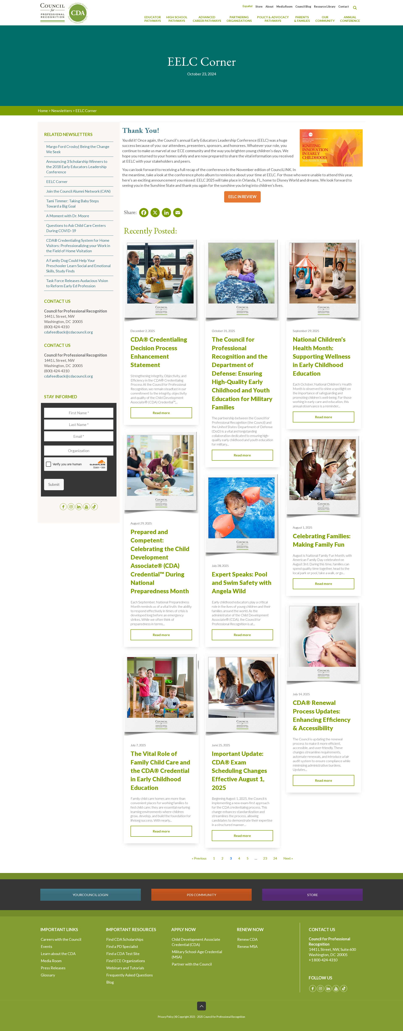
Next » (288, 858)
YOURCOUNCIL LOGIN (90, 895)
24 (275, 858)
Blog (110, 982)
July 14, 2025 (301, 694)
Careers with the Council (61, 939)
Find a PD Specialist (122, 946)
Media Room (284, 6)
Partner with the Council (192, 964)
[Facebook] (142, 211)
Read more (161, 413)
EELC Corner (57, 181)
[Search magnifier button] (356, 7)
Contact (343, 6)
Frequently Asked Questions (129, 975)
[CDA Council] (64, 12)
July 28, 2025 (220, 565)
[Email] (176, 211)
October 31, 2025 (223, 331)
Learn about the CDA (58, 953)
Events (46, 946)
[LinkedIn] (165, 211)
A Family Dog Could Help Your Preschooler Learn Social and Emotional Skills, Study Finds (78, 265)
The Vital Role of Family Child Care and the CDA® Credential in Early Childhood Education (160, 770)
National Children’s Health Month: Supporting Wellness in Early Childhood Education (321, 356)
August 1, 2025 (302, 527)
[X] (153, 211)
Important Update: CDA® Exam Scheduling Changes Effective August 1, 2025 (239, 770)
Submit (54, 484)
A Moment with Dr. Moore (67, 215)
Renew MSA (247, 946)
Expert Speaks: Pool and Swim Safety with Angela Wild (241, 583)
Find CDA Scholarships (124, 939)
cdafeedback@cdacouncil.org (68, 332)
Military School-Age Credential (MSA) (197, 954)
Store (259, 6)
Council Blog (303, 6)
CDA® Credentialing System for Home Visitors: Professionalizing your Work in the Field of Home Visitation (78, 245)
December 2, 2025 (143, 331)
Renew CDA (247, 939)
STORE (312, 895)
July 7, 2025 (138, 745)
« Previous (199, 858)
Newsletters (61, 110)
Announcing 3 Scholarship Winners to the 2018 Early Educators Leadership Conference (76, 166)
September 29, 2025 (306, 331)
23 (265, 858)
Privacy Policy (165, 1016)
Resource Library (324, 6)
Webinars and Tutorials (125, 968)
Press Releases (53, 968)
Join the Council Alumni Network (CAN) (78, 191)
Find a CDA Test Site (123, 953)
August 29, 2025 (141, 523)
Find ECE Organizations (125, 960)
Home (43, 110)
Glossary (48, 975)
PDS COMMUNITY (201, 895)
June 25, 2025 (221, 745)
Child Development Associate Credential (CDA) (196, 942)
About (269, 6)
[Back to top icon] (201, 1006)
